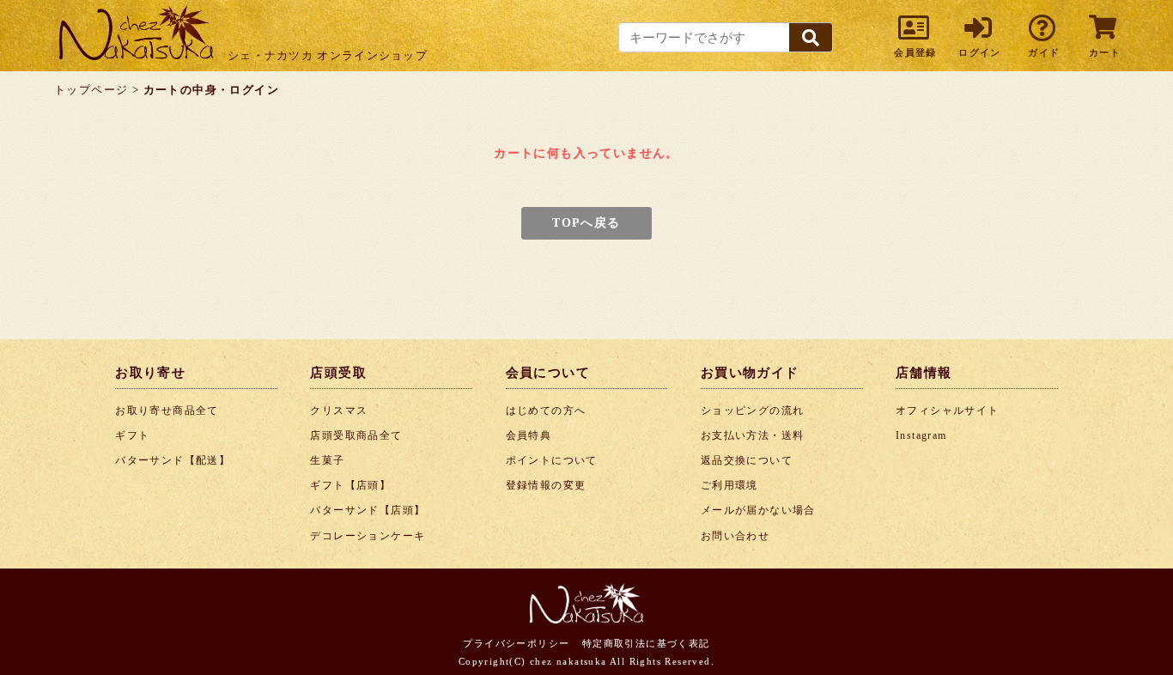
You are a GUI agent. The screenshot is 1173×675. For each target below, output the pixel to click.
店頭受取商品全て (356, 435)
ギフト (132, 435)
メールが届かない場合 (758, 510)
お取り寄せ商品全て (167, 410)
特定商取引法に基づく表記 (646, 643)
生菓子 (327, 460)
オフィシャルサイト (948, 410)
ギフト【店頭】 (350, 485)
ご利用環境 (729, 485)
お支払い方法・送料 (753, 435)
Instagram (921, 435)
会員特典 (529, 435)
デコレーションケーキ (367, 536)
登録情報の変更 (546, 485)
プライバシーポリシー (516, 643)
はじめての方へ (546, 410)
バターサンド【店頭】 (367, 510)
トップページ (91, 89)
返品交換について (747, 460)
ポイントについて (552, 460)
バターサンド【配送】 (172, 460)
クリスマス (339, 410)
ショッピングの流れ (753, 410)
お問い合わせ (735, 536)
